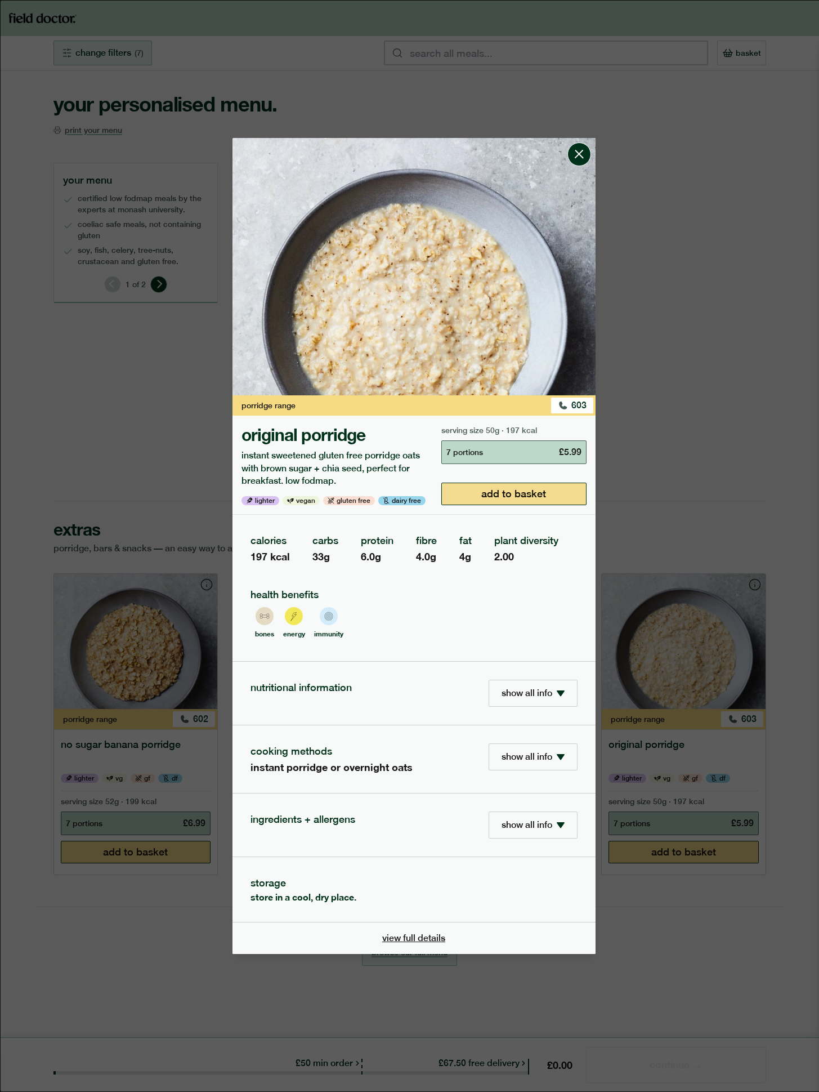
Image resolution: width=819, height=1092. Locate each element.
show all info (527, 693)
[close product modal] (579, 142)
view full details (413, 938)
